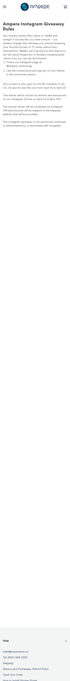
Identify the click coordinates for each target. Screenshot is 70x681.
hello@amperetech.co (16, 652)
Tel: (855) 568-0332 (15, 657)
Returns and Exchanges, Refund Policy (26, 669)
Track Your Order (13, 675)
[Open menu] (8, 7)
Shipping (8, 663)
